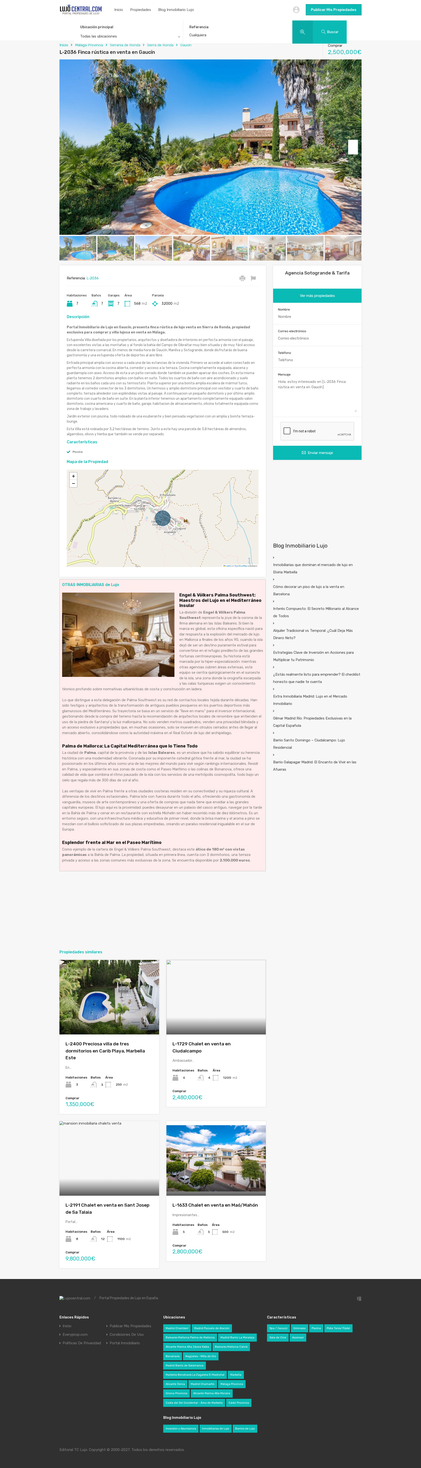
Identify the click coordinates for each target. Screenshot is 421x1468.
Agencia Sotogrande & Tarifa (317, 273)
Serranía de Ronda (125, 45)
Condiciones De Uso (127, 1334)
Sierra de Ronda (160, 45)
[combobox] (128, 37)
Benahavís (173, 1356)
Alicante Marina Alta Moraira (211, 1393)
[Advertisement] (162, 910)
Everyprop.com (75, 1334)
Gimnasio (299, 1328)
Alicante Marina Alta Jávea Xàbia (187, 1346)
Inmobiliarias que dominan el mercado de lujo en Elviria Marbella (313, 568)
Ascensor (298, 1337)
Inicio (118, 10)
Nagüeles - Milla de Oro (200, 1356)
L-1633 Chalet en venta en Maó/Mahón (215, 1205)
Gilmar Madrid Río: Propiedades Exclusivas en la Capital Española (312, 722)
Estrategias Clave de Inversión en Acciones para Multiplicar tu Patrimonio (313, 656)
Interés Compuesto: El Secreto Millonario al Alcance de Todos (316, 612)
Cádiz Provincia (239, 1402)
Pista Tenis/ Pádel (338, 1328)
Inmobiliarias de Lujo (215, 1428)
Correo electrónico (292, 331)
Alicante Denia (175, 1384)
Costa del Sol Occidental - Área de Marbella (194, 1402)
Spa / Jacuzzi (278, 1328)
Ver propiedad (109, 1020)
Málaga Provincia (89, 45)
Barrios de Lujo (245, 1428)
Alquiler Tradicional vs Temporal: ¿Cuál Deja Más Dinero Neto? (313, 634)
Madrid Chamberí (177, 1328)
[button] (73, 476)
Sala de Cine (277, 1337)
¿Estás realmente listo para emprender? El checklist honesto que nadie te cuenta (316, 678)
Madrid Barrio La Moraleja (237, 1337)
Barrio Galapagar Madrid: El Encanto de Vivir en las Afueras (314, 766)
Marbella (235, 1374)
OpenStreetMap (240, 565)
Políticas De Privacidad (82, 1343)
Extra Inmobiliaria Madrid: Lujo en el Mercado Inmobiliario (310, 700)
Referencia (199, 27)
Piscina (78, 452)
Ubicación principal (96, 27)
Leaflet (228, 565)
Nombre (284, 309)
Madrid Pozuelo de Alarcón (212, 1328)
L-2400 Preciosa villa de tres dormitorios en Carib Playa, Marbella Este (105, 1051)
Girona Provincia (176, 1393)
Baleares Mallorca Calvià (231, 1346)
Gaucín (185, 45)
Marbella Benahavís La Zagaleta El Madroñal (195, 1374)
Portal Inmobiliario (125, 1343)
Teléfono (284, 353)
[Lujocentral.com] (80, 13)
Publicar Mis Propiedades (333, 10)
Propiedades (140, 10)
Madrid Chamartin (203, 1384)
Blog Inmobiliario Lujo (176, 10)
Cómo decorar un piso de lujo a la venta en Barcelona (308, 590)
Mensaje (284, 374)
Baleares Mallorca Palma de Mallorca (190, 1337)
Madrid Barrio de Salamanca (184, 1365)
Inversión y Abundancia (181, 1428)
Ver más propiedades (317, 296)
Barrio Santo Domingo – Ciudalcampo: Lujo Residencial (309, 744)
